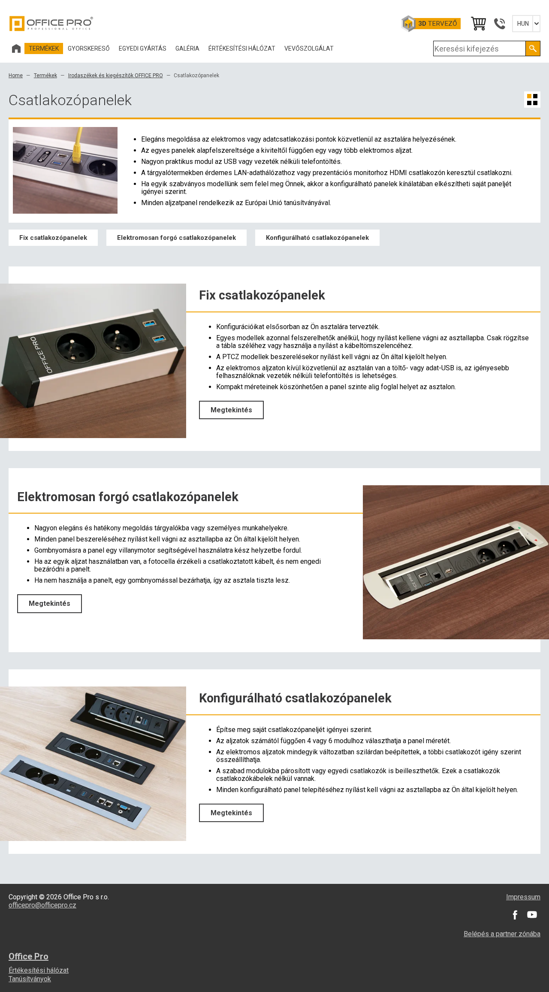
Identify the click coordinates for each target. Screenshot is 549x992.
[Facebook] (514, 914)
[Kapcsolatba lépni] (499, 23)
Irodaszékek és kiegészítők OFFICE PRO (115, 76)
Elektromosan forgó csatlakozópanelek (176, 238)
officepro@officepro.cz (42, 905)
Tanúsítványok (30, 979)
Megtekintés (231, 410)
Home (16, 76)
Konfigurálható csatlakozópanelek (317, 238)
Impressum (523, 897)
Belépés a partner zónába (502, 934)
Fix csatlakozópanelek (53, 238)
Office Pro (51, 23)
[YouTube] (531, 914)
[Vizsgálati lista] (477, 23)
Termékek (45, 76)
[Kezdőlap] (16, 48)
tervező (437, 23)
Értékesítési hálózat (39, 970)
